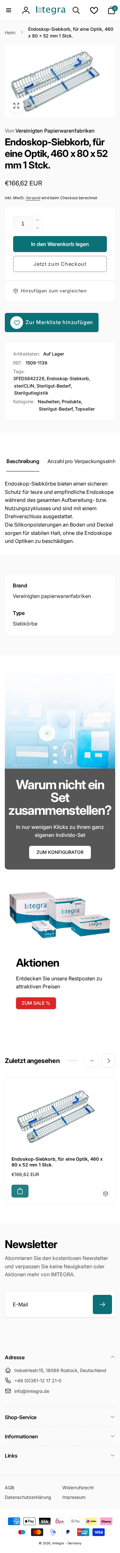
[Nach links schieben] (92, 1060)
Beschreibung (22, 461)
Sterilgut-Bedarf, (56, 409)
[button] (9, 10)
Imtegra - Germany (67, 1543)
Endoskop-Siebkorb (68, 378)
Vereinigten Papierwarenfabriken (50, 130)
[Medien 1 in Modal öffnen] (60, 80)
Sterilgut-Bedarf (53, 385)
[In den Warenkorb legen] (20, 1191)
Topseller (85, 409)
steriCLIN (24, 385)
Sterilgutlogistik (31, 393)
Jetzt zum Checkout (60, 264)
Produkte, (72, 401)
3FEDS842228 (28, 378)
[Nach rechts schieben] (108, 1060)
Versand (33, 197)
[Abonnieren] (102, 1304)
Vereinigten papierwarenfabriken (52, 596)
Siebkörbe (25, 623)
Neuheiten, (49, 401)
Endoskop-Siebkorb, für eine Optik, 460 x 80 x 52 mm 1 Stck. (57, 1161)
